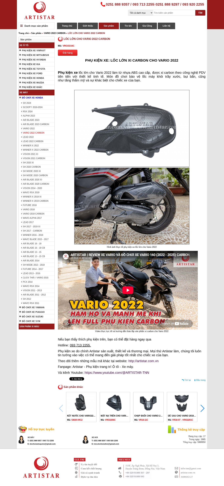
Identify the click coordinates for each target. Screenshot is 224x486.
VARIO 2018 (29, 209)
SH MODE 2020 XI (32, 171)
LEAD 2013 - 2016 (31, 273)
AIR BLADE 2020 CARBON (36, 184)
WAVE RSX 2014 (31, 286)
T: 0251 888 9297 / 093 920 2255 (105, 441)
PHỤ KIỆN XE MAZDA (33, 82)
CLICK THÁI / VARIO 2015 (35, 277)
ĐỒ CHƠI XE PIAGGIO (33, 312)
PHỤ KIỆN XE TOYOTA (33, 69)
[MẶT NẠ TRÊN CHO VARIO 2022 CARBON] (115, 412)
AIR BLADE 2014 (31, 260)
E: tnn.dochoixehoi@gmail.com (105, 444)
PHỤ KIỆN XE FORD (32, 73)
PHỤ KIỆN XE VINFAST (33, 50)
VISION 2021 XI (30, 154)
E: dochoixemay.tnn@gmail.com (42, 444)
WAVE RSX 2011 (31, 303)
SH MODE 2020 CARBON (35, 175)
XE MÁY (24, 92)
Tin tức (128, 26)
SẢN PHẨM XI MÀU (29, 326)
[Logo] (112, 11)
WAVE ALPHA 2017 (32, 218)
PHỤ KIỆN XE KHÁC (32, 87)
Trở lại (187, 380)
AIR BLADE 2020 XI (32, 179)
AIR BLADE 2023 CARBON (36, 124)
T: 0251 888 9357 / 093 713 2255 (41, 441)
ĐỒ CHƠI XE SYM (31, 321)
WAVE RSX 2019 (31, 192)
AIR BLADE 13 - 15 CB (34, 256)
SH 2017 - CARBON (32, 231)
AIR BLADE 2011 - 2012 (34, 294)
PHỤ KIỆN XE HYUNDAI (34, 59)
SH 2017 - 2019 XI (31, 226)
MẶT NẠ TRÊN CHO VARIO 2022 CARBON (122, 416)
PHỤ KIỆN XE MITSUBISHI (35, 55)
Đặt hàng (67, 52)
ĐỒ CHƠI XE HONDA (32, 98)
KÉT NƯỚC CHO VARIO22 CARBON (85, 416)
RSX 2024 (27, 111)
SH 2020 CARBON (32, 167)
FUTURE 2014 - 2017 (33, 269)
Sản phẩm (109, 26)
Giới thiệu (88, 26)
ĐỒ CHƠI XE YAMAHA (33, 307)
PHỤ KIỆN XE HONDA (33, 78)
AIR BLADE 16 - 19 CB (34, 248)
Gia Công (147, 26)
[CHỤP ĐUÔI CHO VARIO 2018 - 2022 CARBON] (148, 412)
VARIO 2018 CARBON (33, 214)
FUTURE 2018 (30, 205)
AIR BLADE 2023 (31, 120)
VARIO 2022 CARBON (54, 33)
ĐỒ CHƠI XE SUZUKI (32, 316)
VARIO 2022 (29, 128)
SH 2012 (27, 299)
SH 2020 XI (28, 162)
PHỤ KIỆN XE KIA (31, 64)
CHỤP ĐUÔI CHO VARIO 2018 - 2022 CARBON (157, 416)
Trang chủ (67, 26)
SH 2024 (27, 103)
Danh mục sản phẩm (36, 25)
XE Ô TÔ (24, 45)
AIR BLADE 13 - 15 (32, 252)
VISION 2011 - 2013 (32, 290)
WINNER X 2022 (31, 145)
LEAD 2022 (28, 137)
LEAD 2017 (28, 222)
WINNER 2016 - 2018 (33, 235)
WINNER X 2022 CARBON (35, 150)
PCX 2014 (27, 282)
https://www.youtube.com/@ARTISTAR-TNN (117, 372)
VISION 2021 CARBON (34, 158)
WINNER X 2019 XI (32, 196)
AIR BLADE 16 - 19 (32, 243)
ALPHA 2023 (29, 116)
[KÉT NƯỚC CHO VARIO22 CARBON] (81, 412)
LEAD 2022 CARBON (33, 141)
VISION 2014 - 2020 (32, 188)
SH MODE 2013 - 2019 (34, 265)
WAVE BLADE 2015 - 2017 (36, 239)
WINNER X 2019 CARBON (35, 201)
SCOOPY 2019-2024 (32, 107)
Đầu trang (200, 380)
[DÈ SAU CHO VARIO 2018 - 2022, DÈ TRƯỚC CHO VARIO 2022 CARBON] (182, 412)
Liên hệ (166, 26)
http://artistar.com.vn (143, 361)
